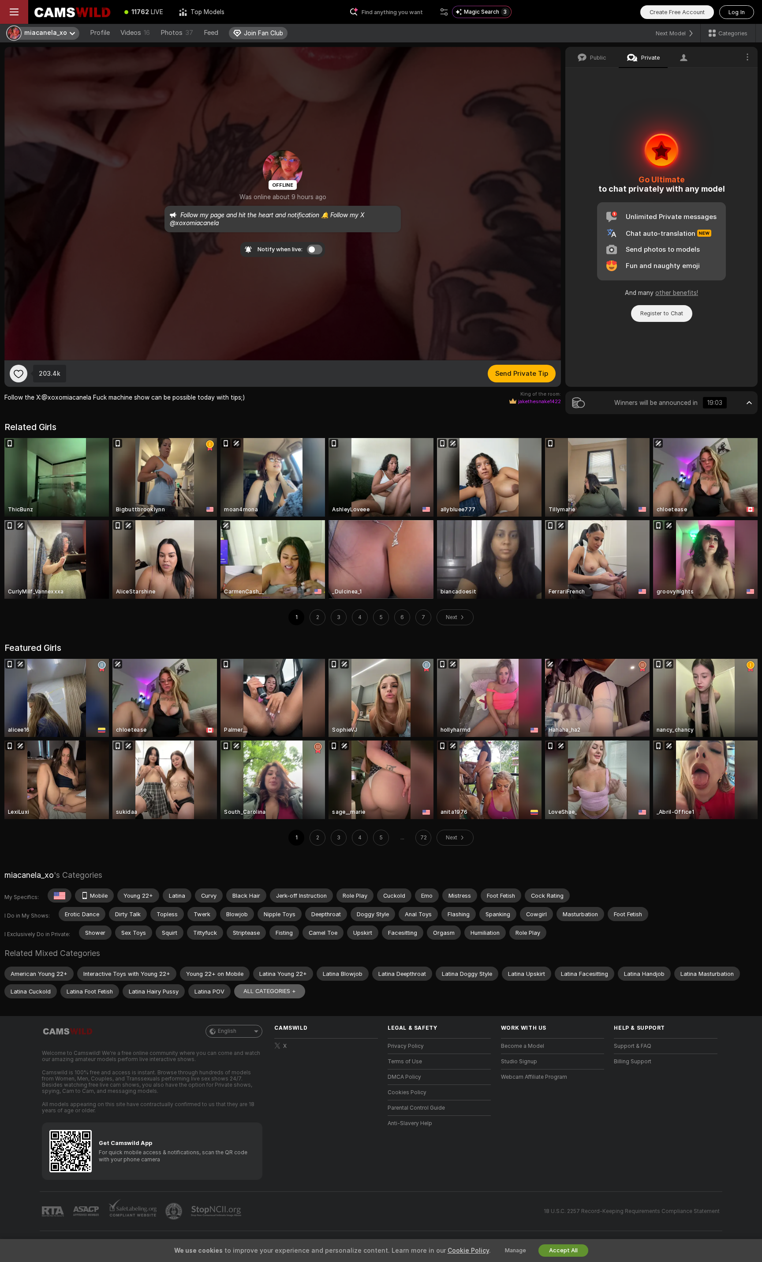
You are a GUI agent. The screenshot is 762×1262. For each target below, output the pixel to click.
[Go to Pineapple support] (174, 1211)
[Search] (444, 12)
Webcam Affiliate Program (534, 1077)
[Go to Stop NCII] (217, 1211)
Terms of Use (405, 1061)
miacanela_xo (29, 875)
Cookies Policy (407, 1092)
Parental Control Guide (416, 1108)
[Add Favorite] (18, 373)
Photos (177, 33)
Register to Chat (661, 313)
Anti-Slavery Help (410, 1123)
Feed (211, 33)
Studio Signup (519, 1061)
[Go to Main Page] (72, 12)
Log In (736, 12)
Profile (100, 33)
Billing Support (632, 1061)
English (227, 1031)
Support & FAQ (632, 1046)
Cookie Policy (468, 1250)
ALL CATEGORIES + (269, 991)
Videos (135, 33)
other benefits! (676, 292)
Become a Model (522, 1046)
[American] (59, 895)
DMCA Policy (404, 1077)
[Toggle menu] (14, 12)
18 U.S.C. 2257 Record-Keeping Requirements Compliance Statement (632, 1211)
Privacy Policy (406, 1046)
